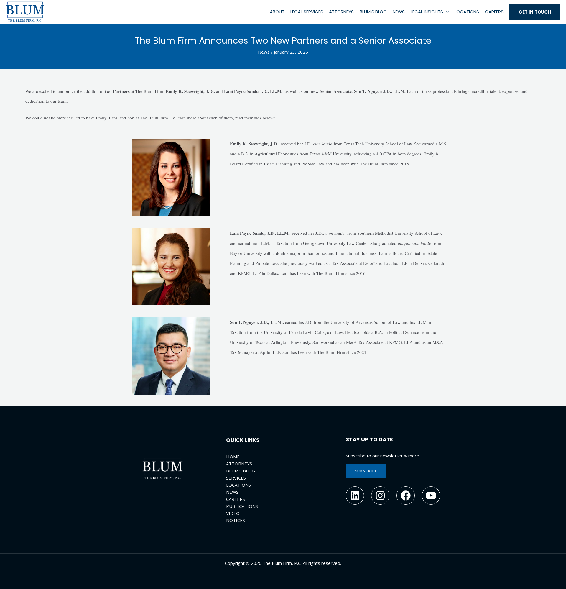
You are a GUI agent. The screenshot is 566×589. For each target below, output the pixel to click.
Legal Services (306, 11)
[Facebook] (405, 495)
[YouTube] (431, 495)
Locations (467, 11)
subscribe (366, 470)
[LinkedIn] (355, 495)
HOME (233, 457)
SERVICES (236, 478)
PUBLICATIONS (242, 506)
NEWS (232, 492)
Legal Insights (427, 11)
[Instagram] (380, 495)
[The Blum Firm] (25, 11)
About (277, 11)
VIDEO (233, 513)
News (399, 11)
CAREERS (235, 499)
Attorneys (341, 11)
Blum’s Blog (373, 11)
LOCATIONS (238, 485)
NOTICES (235, 520)
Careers (494, 11)
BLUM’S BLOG (240, 471)
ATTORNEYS (239, 464)
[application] (446, 11)
